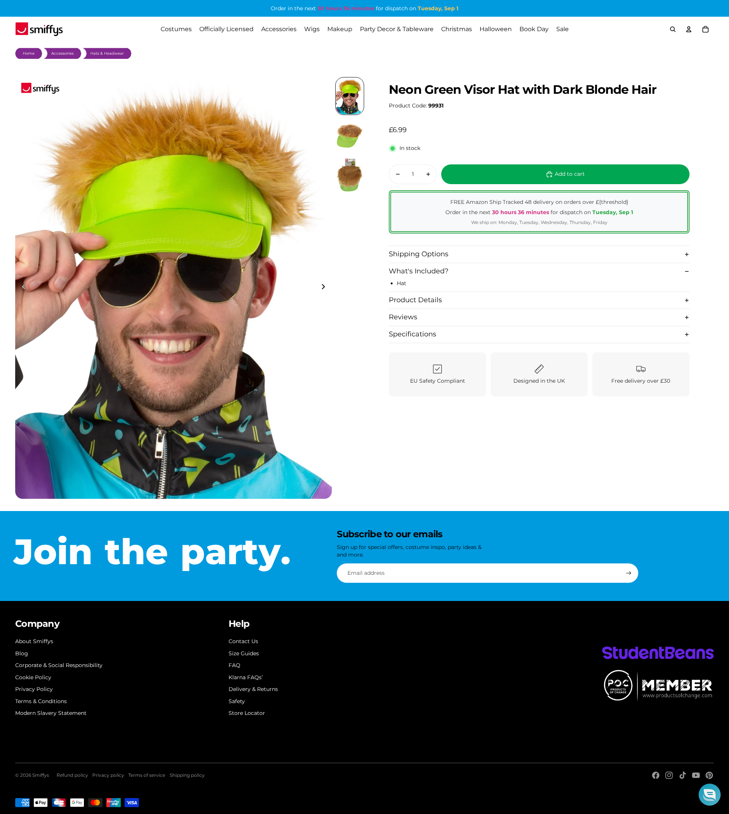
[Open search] (672, 29)
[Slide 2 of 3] (349, 135)
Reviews (403, 317)
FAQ (234, 665)
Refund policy (72, 775)
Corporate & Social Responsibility (59, 665)
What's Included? (418, 271)
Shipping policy (187, 775)
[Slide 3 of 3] (349, 175)
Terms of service (146, 775)
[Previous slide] (21, 287)
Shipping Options (418, 254)
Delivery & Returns (253, 689)
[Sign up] (629, 573)
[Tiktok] (682, 775)
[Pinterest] (709, 775)
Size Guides (244, 653)
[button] (710, 795)
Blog (21, 653)
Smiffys (40, 775)
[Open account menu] (688, 29)
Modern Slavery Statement (51, 713)
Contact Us (243, 641)
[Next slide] (325, 287)
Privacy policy (108, 775)
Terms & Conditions (41, 701)
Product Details (415, 300)
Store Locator (247, 713)
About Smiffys (34, 641)
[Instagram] (669, 775)
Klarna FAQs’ (246, 677)
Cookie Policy (33, 677)
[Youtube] (696, 775)
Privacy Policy (34, 689)
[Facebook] (655, 775)
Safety (237, 701)
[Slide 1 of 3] (349, 96)
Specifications (412, 334)
